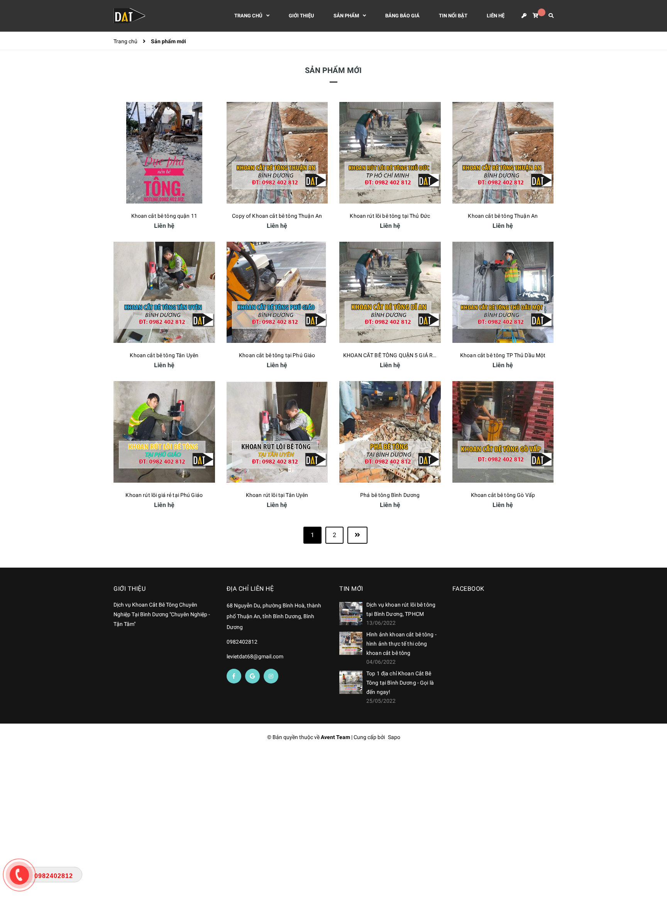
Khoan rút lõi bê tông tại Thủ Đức (390, 216)
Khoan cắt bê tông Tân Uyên (164, 355)
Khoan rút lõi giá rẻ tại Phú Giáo (164, 495)
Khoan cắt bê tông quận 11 (164, 216)
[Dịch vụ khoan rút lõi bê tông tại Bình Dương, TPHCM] (350, 613)
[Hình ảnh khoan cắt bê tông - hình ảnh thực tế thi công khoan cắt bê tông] (350, 643)
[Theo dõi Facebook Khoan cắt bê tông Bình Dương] (234, 676)
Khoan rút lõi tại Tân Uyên (277, 495)
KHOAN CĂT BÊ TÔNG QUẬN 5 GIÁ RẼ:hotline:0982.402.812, (417, 355)
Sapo (394, 737)
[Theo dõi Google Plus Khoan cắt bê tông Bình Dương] (252, 676)
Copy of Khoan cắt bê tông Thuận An (277, 216)
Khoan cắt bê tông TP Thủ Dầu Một (502, 355)
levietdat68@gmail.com (255, 656)
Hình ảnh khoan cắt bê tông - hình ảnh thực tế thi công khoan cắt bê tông (401, 643)
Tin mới (351, 588)
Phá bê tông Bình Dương (390, 495)
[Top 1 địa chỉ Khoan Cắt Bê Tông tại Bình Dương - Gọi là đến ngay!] (350, 682)
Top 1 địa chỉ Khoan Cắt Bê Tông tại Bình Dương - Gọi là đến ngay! (400, 682)
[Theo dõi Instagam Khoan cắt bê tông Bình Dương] (271, 676)
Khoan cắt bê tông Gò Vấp (503, 495)
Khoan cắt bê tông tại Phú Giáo (277, 355)
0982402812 (242, 642)
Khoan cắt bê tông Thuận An (503, 216)
